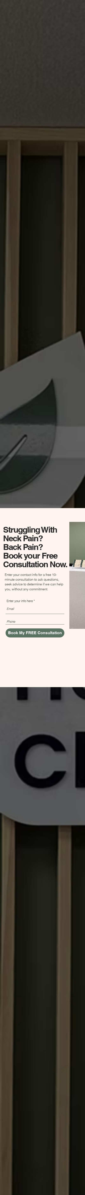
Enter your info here (20, 600)
